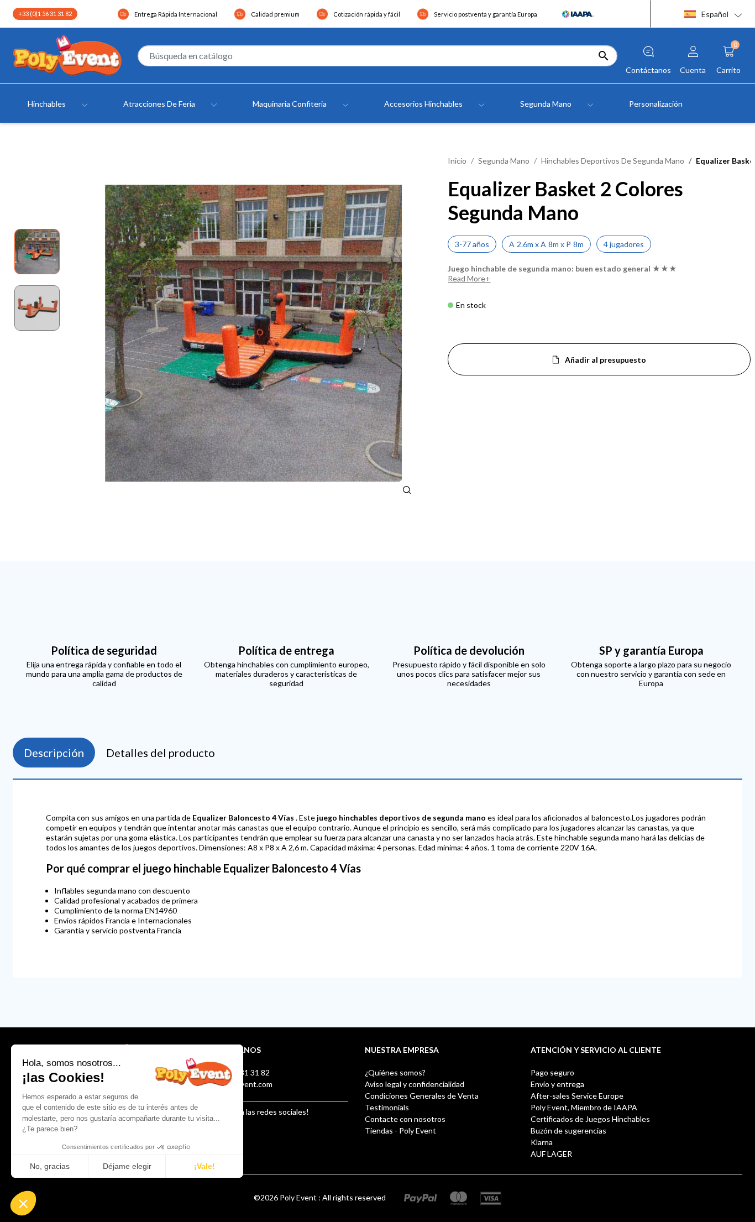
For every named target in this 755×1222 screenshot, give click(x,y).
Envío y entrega (557, 1084)
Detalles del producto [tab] (160, 752)
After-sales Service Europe (577, 1095)
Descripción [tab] (54, 752)
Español (714, 14)
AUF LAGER (551, 1153)
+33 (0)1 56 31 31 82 (45, 13)
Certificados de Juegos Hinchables (590, 1119)
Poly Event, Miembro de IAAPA (584, 1107)
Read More (466, 278)
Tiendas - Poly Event (400, 1130)
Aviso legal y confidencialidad (414, 1084)
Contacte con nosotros (405, 1119)
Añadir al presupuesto (605, 359)
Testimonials (387, 1107)
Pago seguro (552, 1072)
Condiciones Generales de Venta (422, 1095)
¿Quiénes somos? (395, 1072)
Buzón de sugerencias (568, 1130)
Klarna (542, 1142)
